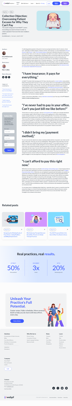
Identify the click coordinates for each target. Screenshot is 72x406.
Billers (47, 338)
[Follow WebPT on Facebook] (66, 388)
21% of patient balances (41, 52)
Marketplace (7, 349)
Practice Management (8, 343)
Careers (6, 364)
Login (48, 3)
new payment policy (48, 112)
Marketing (48, 342)
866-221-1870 (10, 381)
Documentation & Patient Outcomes (11, 336)
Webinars (61, 343)
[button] (12, 3)
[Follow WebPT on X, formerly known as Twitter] (58, 388)
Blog (60, 338)
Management (49, 343)
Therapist (48, 336)
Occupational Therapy (31, 338)
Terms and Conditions (52, 397)
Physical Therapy (30, 336)
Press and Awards (8, 362)
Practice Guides (62, 340)
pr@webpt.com (10, 386)
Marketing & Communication (10, 342)
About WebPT (7, 360)
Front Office (48, 340)
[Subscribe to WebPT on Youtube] (62, 388)
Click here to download (47, 96)
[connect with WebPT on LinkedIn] (53, 388)
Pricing (42, 3)
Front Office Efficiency (8, 340)
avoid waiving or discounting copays (49, 168)
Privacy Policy (60, 397)
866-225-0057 (9, 383)
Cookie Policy (65, 397)
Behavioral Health (30, 342)
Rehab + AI (18, 3)
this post (68, 50)
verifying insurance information (55, 87)
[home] (6, 3)
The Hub (61, 336)
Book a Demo (56, 3)
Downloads (61, 342)
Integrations (6, 347)
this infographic (60, 154)
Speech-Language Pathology (33, 340)
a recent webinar (59, 81)
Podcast (61, 345)
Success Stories (62, 347)
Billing (5, 338)
